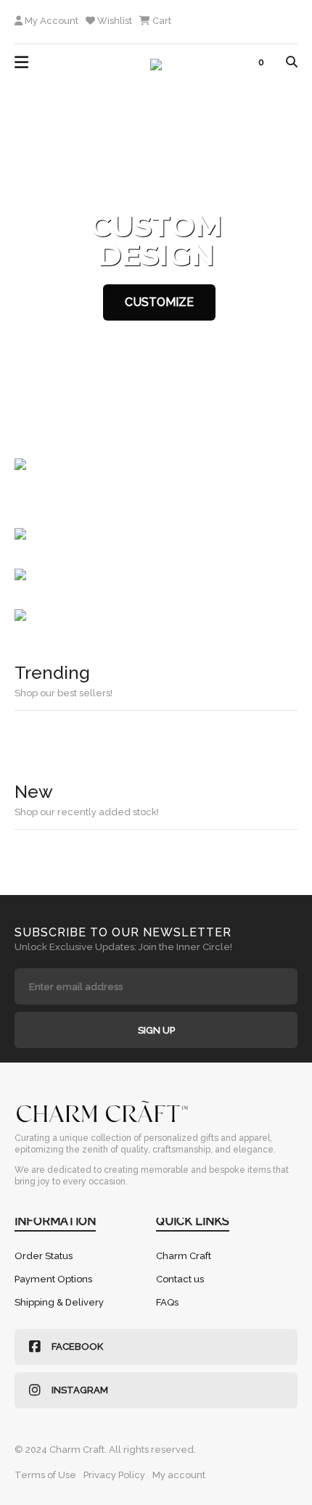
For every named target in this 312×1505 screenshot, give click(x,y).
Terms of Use (45, 1474)
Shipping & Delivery (59, 1302)
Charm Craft (183, 1255)
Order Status (44, 1255)
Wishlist (113, 20)
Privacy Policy (114, 1474)
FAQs (167, 1302)
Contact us (180, 1279)
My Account (50, 20)
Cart (160, 20)
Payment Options (53, 1279)
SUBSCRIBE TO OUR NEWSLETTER (123, 932)
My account (178, 1474)
